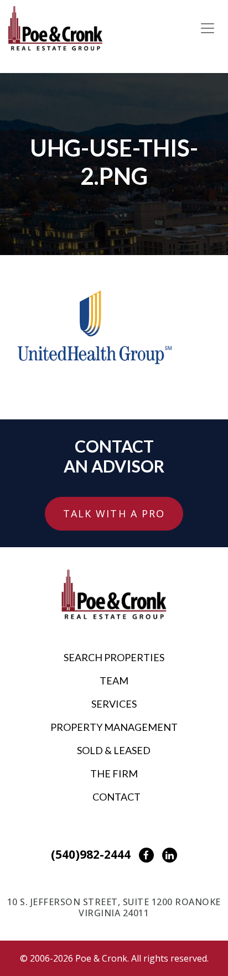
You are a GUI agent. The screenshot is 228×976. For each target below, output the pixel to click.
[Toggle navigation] (207, 28)
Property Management (114, 727)
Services (114, 704)
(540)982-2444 (91, 854)
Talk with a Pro (114, 513)
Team (114, 680)
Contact (116, 797)
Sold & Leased (114, 750)
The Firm (114, 773)
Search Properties (114, 657)
